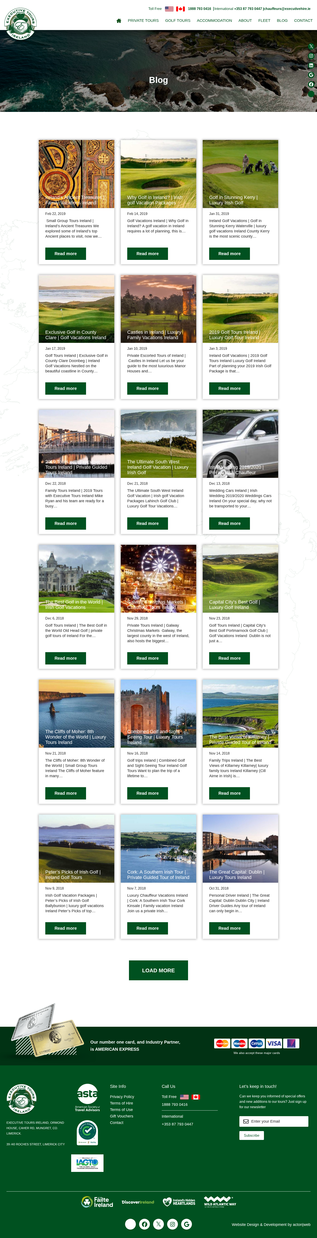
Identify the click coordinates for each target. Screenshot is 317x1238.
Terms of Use (121, 1110)
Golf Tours (177, 20)
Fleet (264, 20)
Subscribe (251, 1135)
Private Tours (143, 20)
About (245, 20)
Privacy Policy (122, 1097)
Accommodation (214, 20)
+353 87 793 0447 (177, 1124)
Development (275, 1224)
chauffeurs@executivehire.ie (287, 9)
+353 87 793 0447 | (249, 9)
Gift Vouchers (121, 1116)
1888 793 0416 (199, 9)
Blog (282, 20)
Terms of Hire (121, 1103)
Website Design (245, 1224)
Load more (158, 970)
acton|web (302, 1224)
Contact (303, 20)
